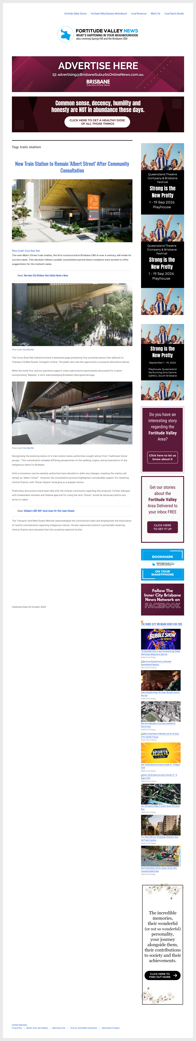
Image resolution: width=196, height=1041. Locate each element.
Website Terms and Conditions (37, 1027)
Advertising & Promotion (111, 1027)
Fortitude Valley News (19, 1024)
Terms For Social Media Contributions (83, 1027)
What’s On (155, 13)
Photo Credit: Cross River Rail (26, 250)
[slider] (165, 397)
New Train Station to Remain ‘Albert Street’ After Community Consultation (72, 167)
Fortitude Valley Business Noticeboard (109, 13)
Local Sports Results (174, 13)
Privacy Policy (17, 1027)
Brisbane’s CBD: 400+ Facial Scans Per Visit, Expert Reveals (49, 510)
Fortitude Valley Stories (75, 13)
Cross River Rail (28, 349)
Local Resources (139, 13)
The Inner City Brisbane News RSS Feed (161, 624)
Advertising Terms (58, 1027)
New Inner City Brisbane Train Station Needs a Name (46, 275)
